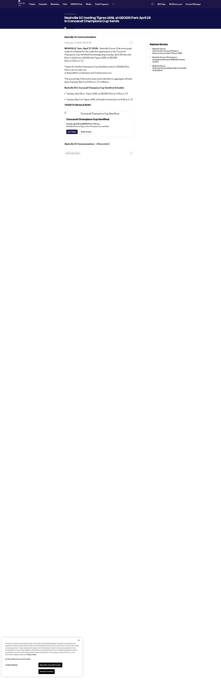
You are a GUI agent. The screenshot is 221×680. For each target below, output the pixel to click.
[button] (113, 4)
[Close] (78, 640)
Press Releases (72, 153)
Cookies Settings (11, 665)
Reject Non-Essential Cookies (50, 665)
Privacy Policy (31, 654)
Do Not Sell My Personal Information (18, 659)
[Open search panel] (152, 4)
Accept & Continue (46, 671)
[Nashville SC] (22, 4)
